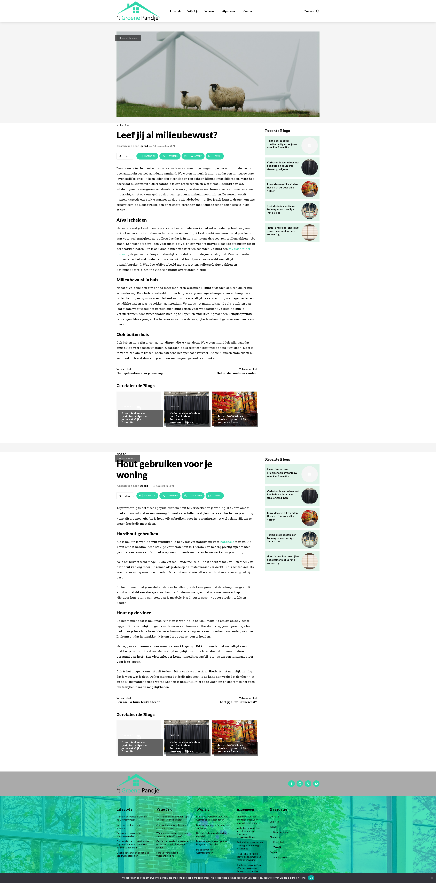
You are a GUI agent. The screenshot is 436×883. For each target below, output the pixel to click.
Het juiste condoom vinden (237, 373)
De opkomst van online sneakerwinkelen (128, 835)
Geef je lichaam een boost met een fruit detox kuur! (132, 854)
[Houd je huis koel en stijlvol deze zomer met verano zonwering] (309, 232)
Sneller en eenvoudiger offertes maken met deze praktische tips (249, 868)
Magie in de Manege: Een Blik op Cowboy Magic (131, 818)
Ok (311, 877)
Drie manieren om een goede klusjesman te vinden (211, 843)
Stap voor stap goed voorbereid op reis (167, 854)
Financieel (128, 406)
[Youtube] (316, 783)
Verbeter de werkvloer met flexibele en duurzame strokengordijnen (184, 417)
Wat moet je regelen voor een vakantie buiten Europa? (172, 835)
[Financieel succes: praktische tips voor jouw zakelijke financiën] (138, 409)
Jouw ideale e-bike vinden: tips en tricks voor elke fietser (231, 419)
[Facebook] (291, 783)
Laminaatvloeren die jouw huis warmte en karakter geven (212, 818)
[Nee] (431, 878)
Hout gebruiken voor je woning (139, 373)
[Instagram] (300, 783)
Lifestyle (132, 37)
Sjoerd (144, 146)
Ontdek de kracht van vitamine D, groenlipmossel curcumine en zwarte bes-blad (132, 844)
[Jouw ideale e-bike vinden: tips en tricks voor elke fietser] (234, 409)
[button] (312, 11)
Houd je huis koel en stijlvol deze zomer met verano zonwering (283, 231)
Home (122, 37)
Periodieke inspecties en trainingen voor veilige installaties (281, 209)
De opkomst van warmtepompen (204, 851)
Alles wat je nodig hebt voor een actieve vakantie (171, 826)
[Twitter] (308, 783)
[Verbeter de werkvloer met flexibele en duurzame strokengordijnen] (186, 409)
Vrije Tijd (222, 409)
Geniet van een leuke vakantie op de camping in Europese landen (172, 844)
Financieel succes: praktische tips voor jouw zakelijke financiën (135, 417)
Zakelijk (174, 406)
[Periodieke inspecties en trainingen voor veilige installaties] (309, 211)
